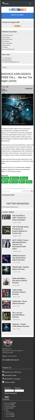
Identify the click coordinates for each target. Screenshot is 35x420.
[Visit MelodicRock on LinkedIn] (16, 10)
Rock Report (5, 41)
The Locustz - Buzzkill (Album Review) (18, 315)
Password (18, 388)
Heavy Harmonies (7, 39)
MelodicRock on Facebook (12, 379)
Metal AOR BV (6, 45)
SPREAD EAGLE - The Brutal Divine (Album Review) (19, 258)
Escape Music (6, 37)
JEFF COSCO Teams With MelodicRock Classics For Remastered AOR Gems (20, 244)
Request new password (11, 393)
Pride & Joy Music (7, 43)
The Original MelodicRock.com (10, 62)
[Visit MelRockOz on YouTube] (21, 10)
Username (8, 388)
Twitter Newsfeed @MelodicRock (10, 207)
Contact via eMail (9, 382)
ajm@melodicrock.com (12, 360)
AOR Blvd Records (7, 35)
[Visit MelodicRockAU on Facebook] (13, 10)
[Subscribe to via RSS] (24, 10)
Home (4, 67)
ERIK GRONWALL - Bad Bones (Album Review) (19, 281)
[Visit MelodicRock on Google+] (19, 10)
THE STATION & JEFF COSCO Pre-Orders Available (19, 218)
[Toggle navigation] (30, 3)
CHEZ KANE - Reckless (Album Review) (19, 292)
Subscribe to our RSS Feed (12, 372)
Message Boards (7, 60)
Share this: (4, 175)
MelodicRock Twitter (10, 375)
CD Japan (5, 47)
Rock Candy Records (8, 49)
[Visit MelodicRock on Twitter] (10, 10)
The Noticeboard (6, 58)
